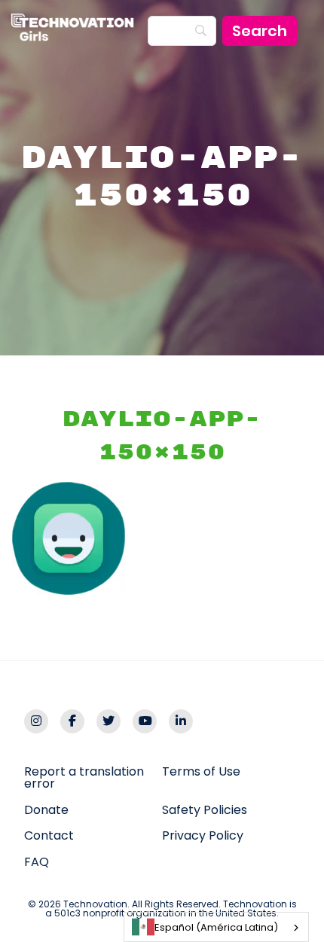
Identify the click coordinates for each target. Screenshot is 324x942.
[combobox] (216, 927)
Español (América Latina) (216, 927)
